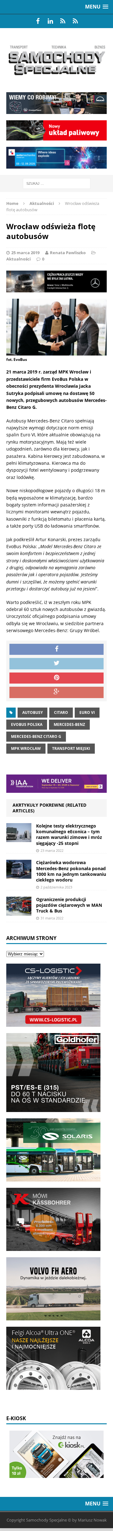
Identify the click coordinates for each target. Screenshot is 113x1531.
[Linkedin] (50, 21)
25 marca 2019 (25, 252)
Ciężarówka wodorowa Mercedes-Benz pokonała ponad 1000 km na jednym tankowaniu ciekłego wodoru (71, 871)
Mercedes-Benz (69, 724)
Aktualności (18, 259)
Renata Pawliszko (68, 252)
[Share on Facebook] (56, 649)
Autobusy (32, 712)
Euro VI (87, 712)
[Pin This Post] (56, 678)
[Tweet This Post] (56, 663)
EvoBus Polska (26, 724)
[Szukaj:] (56, 183)
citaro (61, 712)
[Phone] (62, 21)
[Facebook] (37, 21)
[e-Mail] (75, 21)
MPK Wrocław (26, 748)
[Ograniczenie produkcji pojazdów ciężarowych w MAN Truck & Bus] (18, 912)
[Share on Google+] (56, 692)
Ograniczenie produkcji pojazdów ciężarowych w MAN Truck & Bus (69, 905)
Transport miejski (71, 748)
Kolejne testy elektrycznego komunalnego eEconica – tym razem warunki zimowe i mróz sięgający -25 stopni (69, 834)
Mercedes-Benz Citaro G (36, 736)
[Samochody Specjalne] (56, 60)
